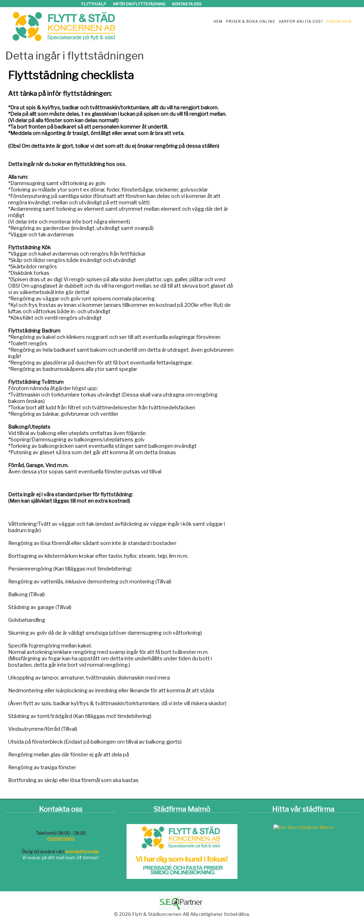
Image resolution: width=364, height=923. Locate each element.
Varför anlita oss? (301, 21)
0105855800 (61, 839)
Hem (218, 21)
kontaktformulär (83, 851)
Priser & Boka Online (250, 21)
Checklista (339, 21)
